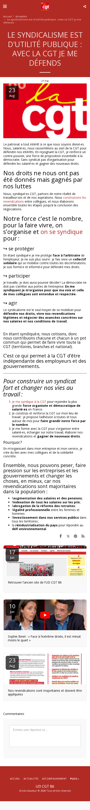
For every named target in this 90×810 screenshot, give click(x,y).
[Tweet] (68, 536)
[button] (5, 6)
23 (12, 662)
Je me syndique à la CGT (29, 402)
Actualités (21, 16)
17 (12, 554)
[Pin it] (75, 536)
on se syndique (61, 232)
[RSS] (83, 536)
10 (12, 608)
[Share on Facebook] (60, 536)
